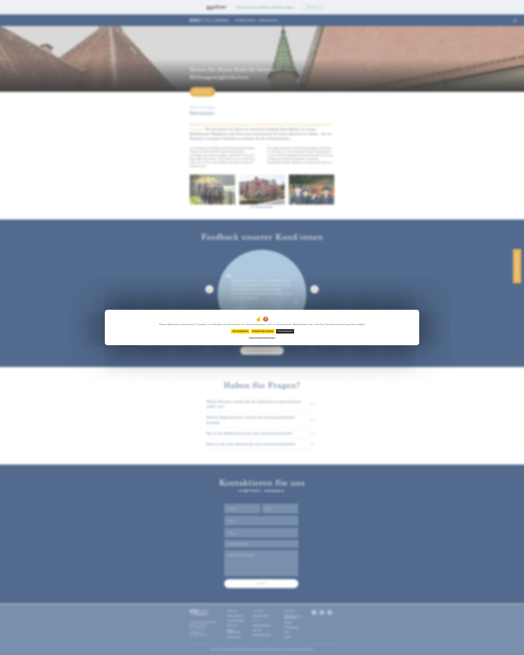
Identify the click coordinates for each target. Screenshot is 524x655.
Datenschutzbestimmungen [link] (262, 338)
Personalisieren (285, 331)
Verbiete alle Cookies (262, 331)
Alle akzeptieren (240, 331)
